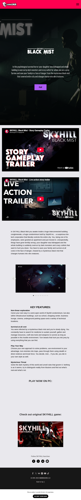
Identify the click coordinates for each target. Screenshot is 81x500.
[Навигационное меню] (77, 4)
